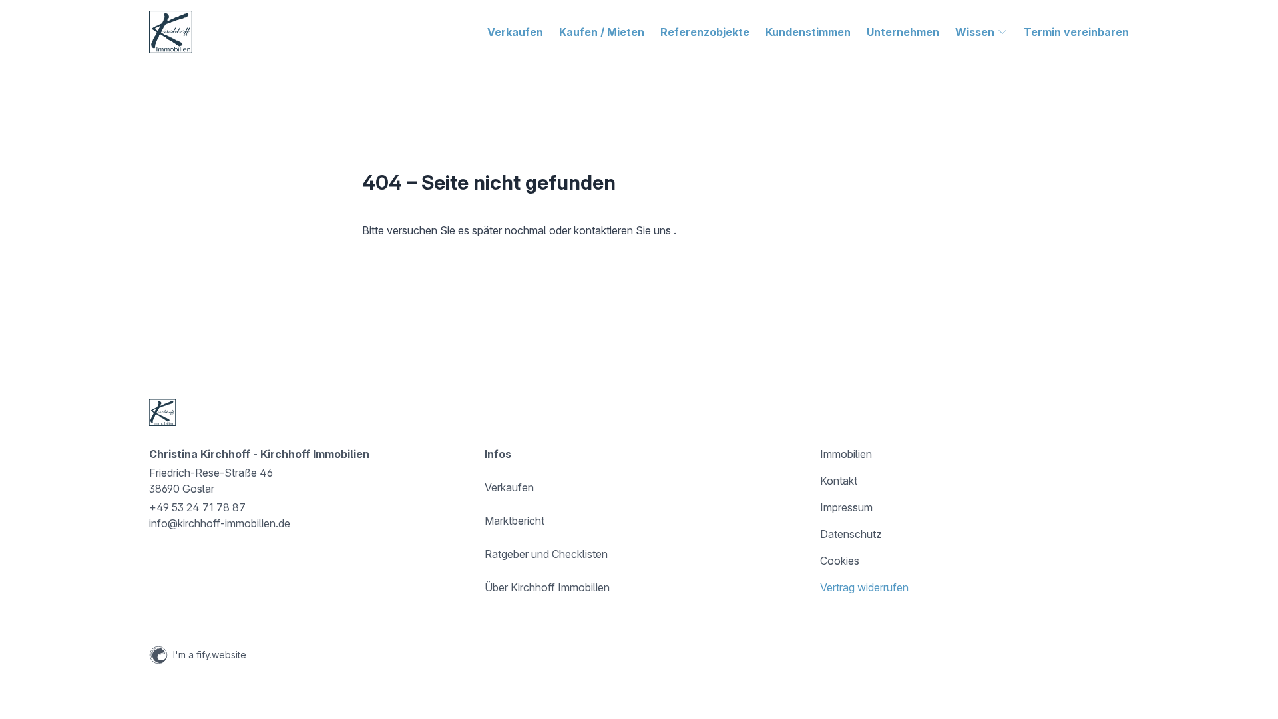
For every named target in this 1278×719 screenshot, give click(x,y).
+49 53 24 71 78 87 (197, 507)
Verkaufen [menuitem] (515, 32)
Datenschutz (851, 534)
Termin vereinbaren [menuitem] (1076, 32)
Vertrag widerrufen (864, 587)
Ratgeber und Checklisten (546, 554)
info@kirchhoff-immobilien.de (219, 523)
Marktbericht (514, 520)
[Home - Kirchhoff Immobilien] (170, 32)
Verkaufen (509, 487)
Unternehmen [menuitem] (903, 32)
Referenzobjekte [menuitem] (704, 32)
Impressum (846, 507)
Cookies (839, 560)
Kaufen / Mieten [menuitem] (601, 32)
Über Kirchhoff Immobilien (547, 587)
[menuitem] (981, 32)
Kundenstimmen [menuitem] (808, 32)
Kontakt (838, 480)
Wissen (974, 32)
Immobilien (846, 454)
